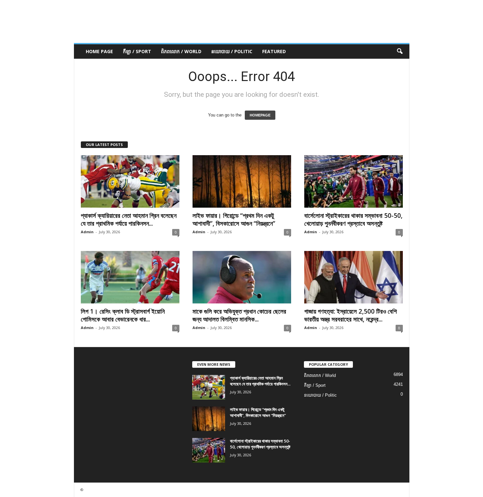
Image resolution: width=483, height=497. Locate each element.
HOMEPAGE (260, 115)
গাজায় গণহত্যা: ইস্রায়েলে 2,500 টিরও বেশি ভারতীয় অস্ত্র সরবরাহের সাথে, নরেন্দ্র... (350, 315)
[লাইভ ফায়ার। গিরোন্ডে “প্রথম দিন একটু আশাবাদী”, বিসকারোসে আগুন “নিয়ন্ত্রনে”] (242, 181)
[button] (399, 51)
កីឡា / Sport (137, 51)
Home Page (99, 51)
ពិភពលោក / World (181, 51)
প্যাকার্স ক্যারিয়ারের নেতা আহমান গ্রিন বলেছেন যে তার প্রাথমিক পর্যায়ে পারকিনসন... (128, 219)
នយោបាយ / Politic (231, 51)
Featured (274, 51)
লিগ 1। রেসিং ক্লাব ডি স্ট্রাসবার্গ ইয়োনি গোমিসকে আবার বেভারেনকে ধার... (123, 315)
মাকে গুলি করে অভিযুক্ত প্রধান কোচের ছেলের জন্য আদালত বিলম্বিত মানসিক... (239, 315)
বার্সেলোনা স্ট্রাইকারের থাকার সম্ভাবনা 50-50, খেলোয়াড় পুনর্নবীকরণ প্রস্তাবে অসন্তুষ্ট (353, 219)
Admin (87, 231)
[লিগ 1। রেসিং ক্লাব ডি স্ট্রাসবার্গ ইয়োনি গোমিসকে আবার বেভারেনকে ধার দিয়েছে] (130, 277)
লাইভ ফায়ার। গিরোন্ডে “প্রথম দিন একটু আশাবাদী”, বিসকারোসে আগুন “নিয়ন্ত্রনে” (234, 219)
